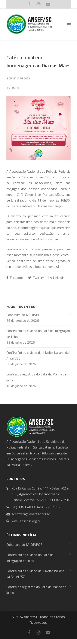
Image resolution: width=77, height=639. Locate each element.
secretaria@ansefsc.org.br (31, 513)
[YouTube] (48, 4)
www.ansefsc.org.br (26, 520)
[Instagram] (38, 4)
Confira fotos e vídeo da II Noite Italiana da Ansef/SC (37, 355)
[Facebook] (29, 4)
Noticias (12, 87)
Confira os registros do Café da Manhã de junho (36, 377)
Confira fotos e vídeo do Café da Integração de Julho (38, 333)
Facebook (16, 277)
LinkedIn (58, 277)
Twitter (38, 277)
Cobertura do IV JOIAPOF (24, 314)
